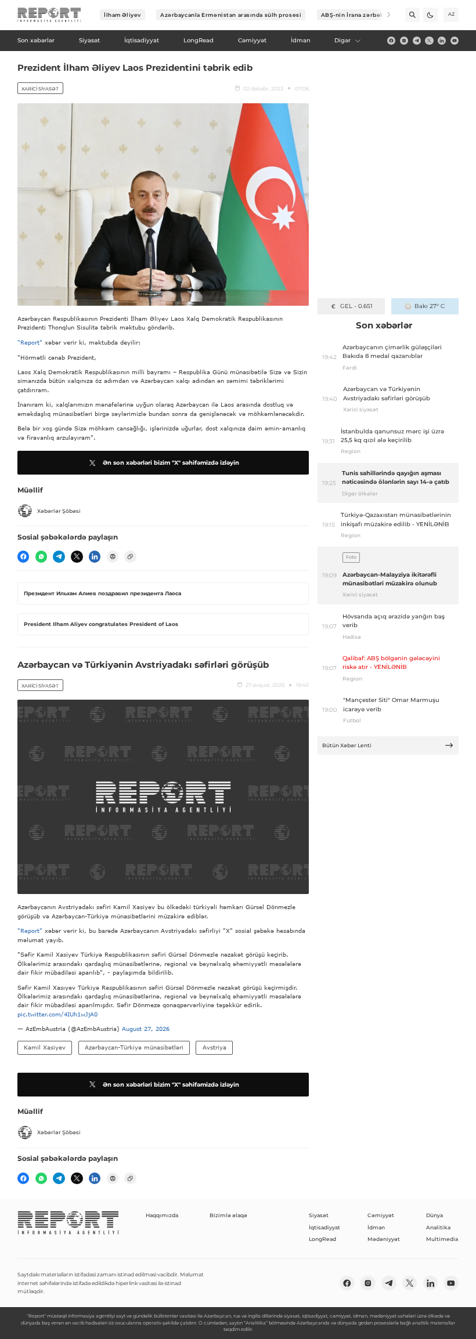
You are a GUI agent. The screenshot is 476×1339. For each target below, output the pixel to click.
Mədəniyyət (383, 1239)
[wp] (41, 556)
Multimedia (442, 1239)
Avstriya (214, 1047)
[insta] (404, 41)
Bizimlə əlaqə (228, 1215)
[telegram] (417, 41)
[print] (112, 556)
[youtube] (454, 41)
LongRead (322, 1239)
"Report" (29, 342)
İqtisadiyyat (324, 1227)
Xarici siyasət (40, 89)
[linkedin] (442, 41)
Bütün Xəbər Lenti (347, 745)
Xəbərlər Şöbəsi (59, 511)
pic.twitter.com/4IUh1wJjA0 (57, 1014)
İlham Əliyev (122, 15)
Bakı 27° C (429, 306)
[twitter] (429, 41)
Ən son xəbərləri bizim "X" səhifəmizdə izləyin (171, 462)
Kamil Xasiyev (45, 1047)
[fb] (391, 41)
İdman (376, 1227)
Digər (342, 40)
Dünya (434, 1215)
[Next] (383, 14)
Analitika (438, 1227)
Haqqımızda (162, 1215)
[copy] (130, 556)
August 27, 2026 (146, 1028)
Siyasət (319, 1215)
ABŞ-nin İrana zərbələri (356, 15)
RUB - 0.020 (356, 306)
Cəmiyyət (380, 1215)
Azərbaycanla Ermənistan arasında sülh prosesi (230, 15)
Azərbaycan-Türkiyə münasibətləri (134, 1047)
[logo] (49, 15)
